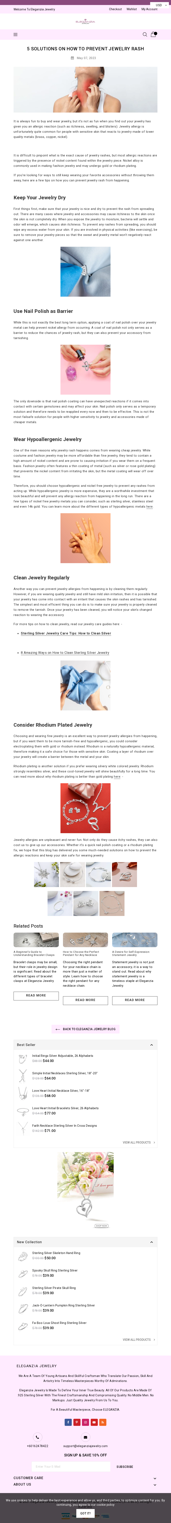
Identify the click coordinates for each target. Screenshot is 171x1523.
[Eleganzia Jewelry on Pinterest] (77, 1421)
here (149, 506)
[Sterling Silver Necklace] (46, 874)
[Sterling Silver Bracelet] (98, 874)
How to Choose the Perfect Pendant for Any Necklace (81, 953)
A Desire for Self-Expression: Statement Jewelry (131, 953)
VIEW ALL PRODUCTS (139, 1142)
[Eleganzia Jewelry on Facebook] (68, 1421)
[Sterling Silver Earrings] (85, 903)
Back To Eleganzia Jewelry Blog (89, 1029)
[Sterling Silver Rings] (60, 903)
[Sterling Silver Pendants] (124, 874)
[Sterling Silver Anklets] (111, 903)
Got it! (85, 1513)
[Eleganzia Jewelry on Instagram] (85, 1421)
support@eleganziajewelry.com (85, 1446)
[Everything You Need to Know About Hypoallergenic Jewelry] (85, 538)
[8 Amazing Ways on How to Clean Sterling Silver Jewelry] (85, 685)
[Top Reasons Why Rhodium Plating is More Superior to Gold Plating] (85, 808)
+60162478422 (37, 1446)
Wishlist (132, 9)
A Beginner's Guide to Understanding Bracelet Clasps (34, 953)
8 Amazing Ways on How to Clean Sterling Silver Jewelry (65, 653)
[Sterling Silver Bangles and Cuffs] (72, 874)
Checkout (115, 9)
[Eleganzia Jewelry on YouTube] (94, 1421)
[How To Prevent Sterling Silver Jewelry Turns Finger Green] (85, 370)
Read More (36, 995)
